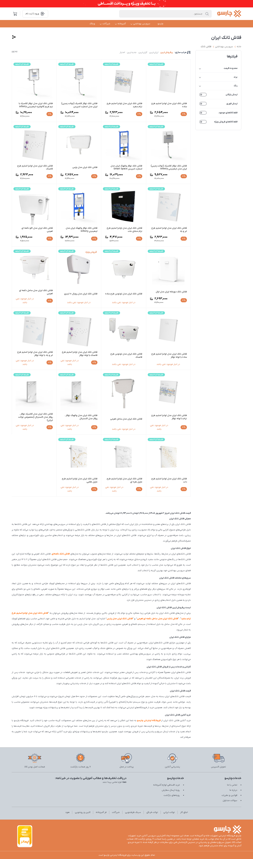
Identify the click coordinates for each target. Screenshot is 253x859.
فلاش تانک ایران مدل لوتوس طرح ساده (123, 293)
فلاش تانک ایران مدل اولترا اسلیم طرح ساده (169, 105)
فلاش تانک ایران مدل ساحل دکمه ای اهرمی (36, 292)
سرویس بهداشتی (141, 23)
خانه (239, 46)
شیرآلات (106, 23)
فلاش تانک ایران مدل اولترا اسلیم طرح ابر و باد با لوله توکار (35, 354)
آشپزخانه (122, 23)
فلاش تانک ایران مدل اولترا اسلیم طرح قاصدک (35, 167)
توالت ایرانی (169, 812)
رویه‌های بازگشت (172, 795)
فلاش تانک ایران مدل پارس (84, 167)
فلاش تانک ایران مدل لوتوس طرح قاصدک (126, 355)
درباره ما (233, 790)
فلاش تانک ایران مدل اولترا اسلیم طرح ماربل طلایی (79, 480)
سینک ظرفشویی (133, 812)
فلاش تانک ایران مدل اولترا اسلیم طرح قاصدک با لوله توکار (79, 354)
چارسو (160, 23)
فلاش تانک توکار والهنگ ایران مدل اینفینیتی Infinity (81, 230)
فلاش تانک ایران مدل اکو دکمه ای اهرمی (37, 230)
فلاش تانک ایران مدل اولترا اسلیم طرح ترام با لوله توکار (169, 417)
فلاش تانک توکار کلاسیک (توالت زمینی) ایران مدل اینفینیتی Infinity (169, 167)
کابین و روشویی (82, 812)
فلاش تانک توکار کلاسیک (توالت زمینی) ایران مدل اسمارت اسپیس (79, 105)
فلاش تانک (206, 46)
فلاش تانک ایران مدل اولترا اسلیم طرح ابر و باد (169, 230)
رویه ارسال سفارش (171, 790)
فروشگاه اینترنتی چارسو (148, 720)
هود (67, 812)
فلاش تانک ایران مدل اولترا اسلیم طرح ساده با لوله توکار (169, 355)
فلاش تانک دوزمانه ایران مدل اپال (171, 291)
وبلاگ (92, 23)
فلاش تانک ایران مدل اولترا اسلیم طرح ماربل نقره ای (124, 480)
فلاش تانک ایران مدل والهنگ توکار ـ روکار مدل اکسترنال (81, 417)
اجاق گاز (184, 812)
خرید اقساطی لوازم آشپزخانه (166, 784)
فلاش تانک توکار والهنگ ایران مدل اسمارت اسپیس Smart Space (126, 167)
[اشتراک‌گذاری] (14, 37)
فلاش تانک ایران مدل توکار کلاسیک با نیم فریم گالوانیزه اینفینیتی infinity (36, 105)
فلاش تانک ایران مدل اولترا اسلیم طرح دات (169, 480)
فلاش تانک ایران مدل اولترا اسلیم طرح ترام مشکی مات (124, 230)
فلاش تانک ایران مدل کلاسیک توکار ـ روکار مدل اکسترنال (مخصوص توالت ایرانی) (35, 417)
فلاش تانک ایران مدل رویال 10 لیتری (80, 293)
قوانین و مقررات (229, 795)
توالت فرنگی (152, 812)
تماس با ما (232, 784)
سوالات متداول (230, 800)
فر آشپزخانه (101, 812)
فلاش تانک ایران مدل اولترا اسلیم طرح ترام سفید (124, 105)
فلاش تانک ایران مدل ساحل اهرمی (126, 418)
